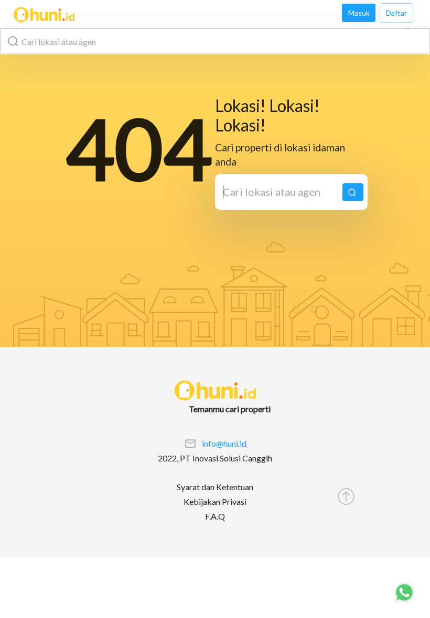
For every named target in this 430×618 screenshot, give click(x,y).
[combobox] (215, 41)
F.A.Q (215, 516)
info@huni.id (224, 443)
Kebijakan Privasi (215, 501)
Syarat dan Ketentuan (215, 487)
